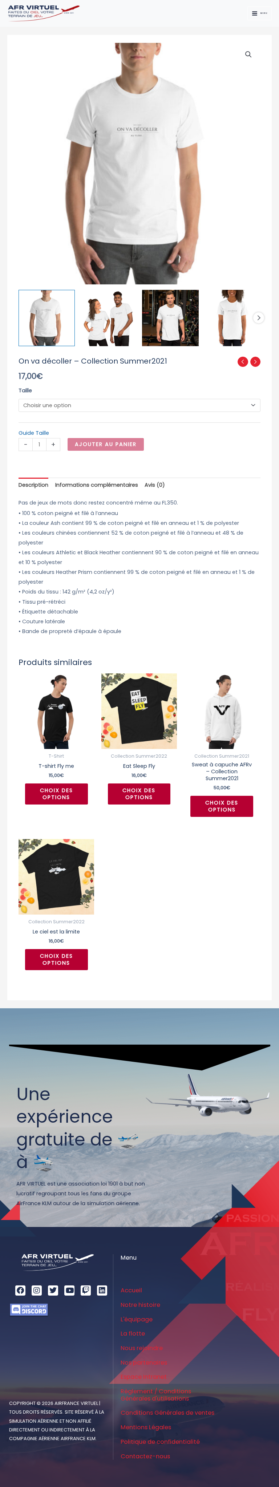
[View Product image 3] (170, 318)
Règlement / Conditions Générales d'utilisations (156, 1395)
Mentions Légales (146, 1427)
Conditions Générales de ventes (167, 1413)
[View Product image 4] (232, 318)
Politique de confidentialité (160, 1442)
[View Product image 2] (108, 318)
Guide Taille (34, 433)
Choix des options (56, 794)
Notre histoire (140, 1305)
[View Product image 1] (47, 318)
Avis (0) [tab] (155, 485)
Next (258, 317)
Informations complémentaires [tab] (96, 485)
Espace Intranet (144, 1377)
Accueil (131, 1290)
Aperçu (56, 743)
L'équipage (137, 1319)
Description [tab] (33, 485)
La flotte (133, 1333)
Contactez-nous (145, 1456)
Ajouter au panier (106, 444)
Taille (25, 390)
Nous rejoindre (142, 1348)
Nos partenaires (144, 1362)
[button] (248, 54)
